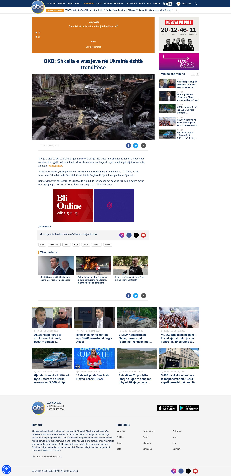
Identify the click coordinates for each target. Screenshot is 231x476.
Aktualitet (51, 3)
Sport (98, 3)
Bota (42, 244)
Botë (77, 3)
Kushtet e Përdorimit (51, 456)
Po (39, 32)
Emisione (118, 3)
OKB (76, 244)
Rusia (86, 244)
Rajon (70, 3)
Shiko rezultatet (93, 47)
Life (149, 3)
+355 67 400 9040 (56, 409)
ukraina (96, 244)
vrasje (107, 244)
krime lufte (54, 244)
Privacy (36, 456)
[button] (6, 469)
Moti (141, 3)
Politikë (61, 3)
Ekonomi (108, 3)
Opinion (156, 3)
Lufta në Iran (88, 3)
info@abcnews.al (55, 406)
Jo (39, 37)
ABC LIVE (186, 4)
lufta (66, 244)
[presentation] (193, 74)
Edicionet (131, 3)
